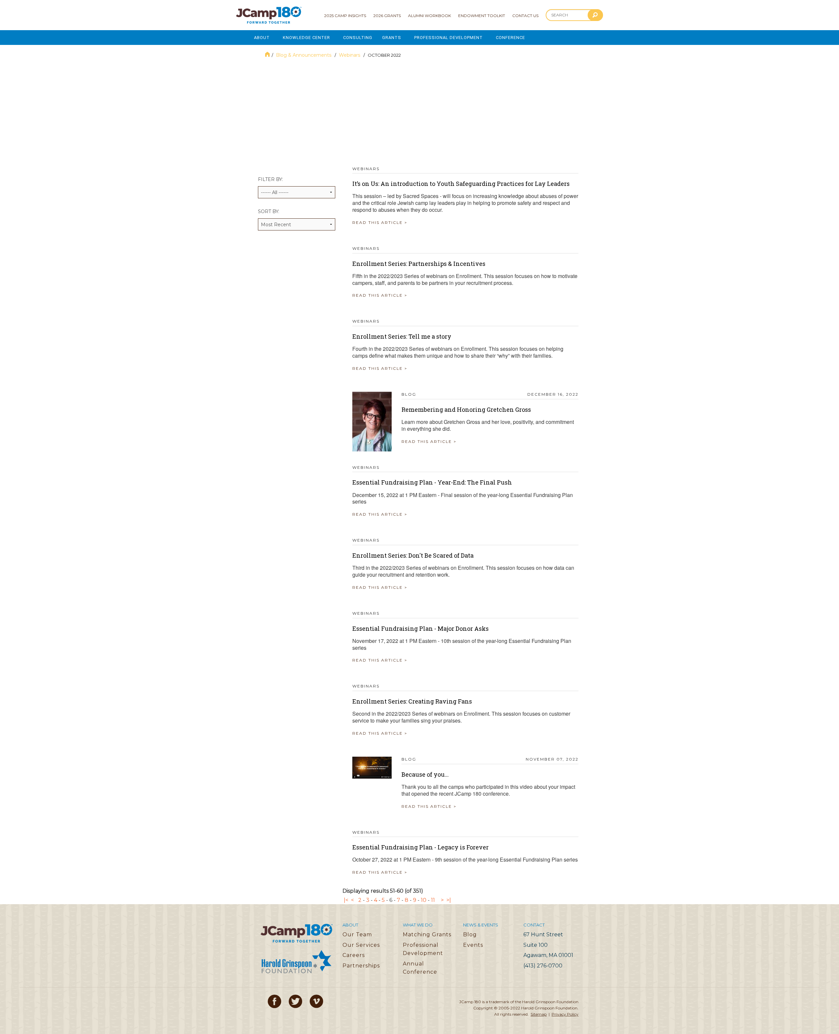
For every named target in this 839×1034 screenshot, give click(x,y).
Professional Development (448, 37)
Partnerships (361, 966)
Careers (353, 955)
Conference (510, 37)
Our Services (361, 945)
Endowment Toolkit (481, 15)
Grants (391, 37)
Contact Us (525, 15)
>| (448, 900)
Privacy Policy (565, 1014)
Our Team (357, 934)
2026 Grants (387, 15)
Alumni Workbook (429, 15)
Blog (470, 934)
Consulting (357, 37)
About (262, 37)
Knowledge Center (306, 37)
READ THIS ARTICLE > (379, 222)
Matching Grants (427, 934)
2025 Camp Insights (345, 15)
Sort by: (268, 211)
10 (423, 900)
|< (346, 900)
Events (473, 945)
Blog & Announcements (304, 55)
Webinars (350, 55)
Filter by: (270, 179)
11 (433, 900)
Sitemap (539, 1014)
